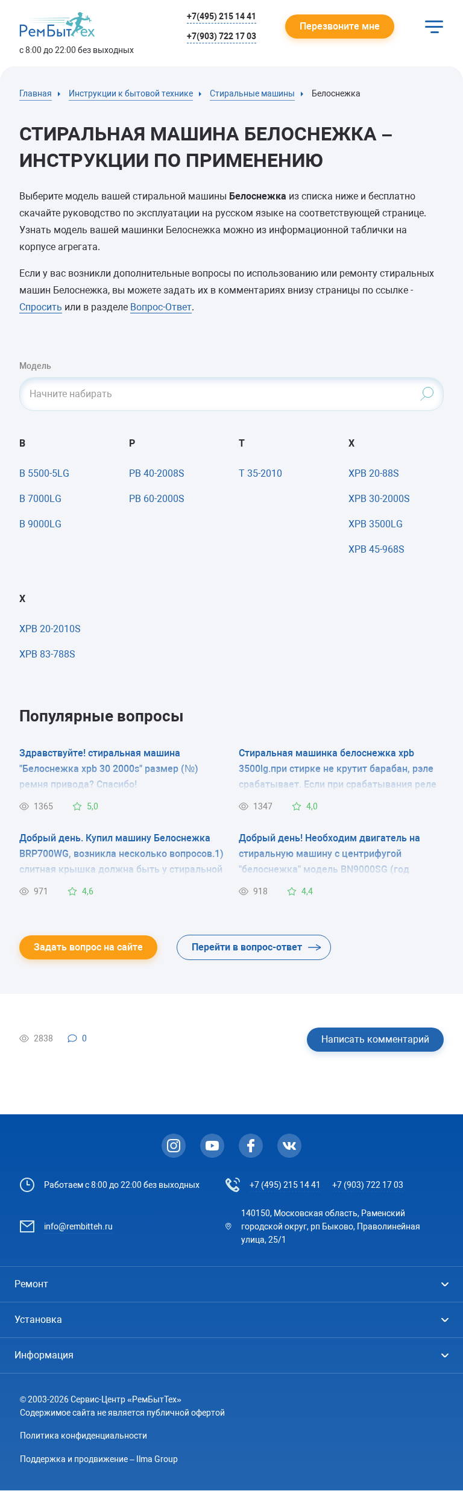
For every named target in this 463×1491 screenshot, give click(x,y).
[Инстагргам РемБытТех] (174, 1146)
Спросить (40, 307)
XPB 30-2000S (379, 498)
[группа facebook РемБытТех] (251, 1146)
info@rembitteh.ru (78, 1226)
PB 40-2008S (156, 473)
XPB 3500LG (375, 524)
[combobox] (231, 394)
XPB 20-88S (373, 473)
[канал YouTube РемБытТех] (212, 1146)
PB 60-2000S (156, 498)
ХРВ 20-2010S (50, 629)
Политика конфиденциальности (83, 1435)
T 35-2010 (260, 473)
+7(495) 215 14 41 (221, 16)
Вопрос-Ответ (161, 307)
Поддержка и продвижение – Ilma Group (99, 1459)
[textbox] (231, 394)
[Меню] (434, 26)
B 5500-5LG (44, 473)
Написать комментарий (375, 1039)
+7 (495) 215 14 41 (285, 1185)
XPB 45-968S (376, 549)
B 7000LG (40, 498)
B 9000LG (40, 524)
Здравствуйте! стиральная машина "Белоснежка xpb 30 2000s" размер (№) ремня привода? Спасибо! (108, 768)
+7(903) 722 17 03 (221, 36)
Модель (35, 366)
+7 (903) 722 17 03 (367, 1185)
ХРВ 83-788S (47, 654)
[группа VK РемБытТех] (289, 1146)
